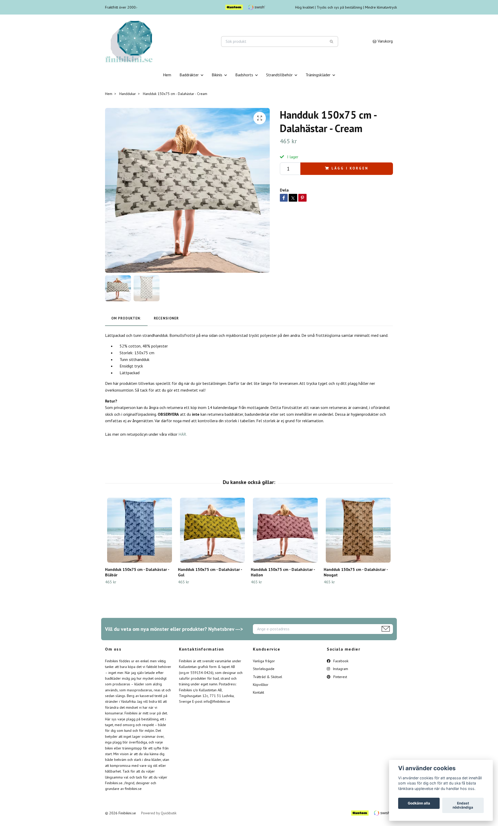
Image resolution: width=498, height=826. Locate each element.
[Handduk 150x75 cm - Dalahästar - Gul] (212, 530)
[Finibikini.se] (177, 41)
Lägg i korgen (349, 168)
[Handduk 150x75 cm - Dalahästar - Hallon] (285, 530)
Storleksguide (263, 668)
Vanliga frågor (264, 661)
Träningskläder (318, 74)
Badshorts (244, 74)
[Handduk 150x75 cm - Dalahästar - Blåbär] (139, 530)
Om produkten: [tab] (126, 318)
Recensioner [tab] (166, 318)
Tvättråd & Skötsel (267, 676)
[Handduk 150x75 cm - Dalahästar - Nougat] (358, 530)
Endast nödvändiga (463, 805)
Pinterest (339, 676)
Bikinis (217, 74)
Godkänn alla (419, 803)
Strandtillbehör (279, 74)
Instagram (340, 668)
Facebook (340, 661)
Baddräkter (189, 74)
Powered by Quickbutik (158, 813)
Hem (167, 74)
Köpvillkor (260, 684)
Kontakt (258, 692)
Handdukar (127, 93)
